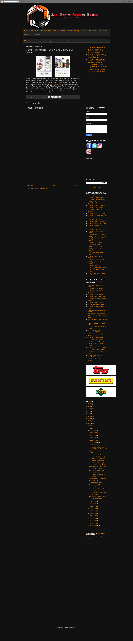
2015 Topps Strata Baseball (95, 197)
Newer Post (29, 185)
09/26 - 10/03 (93, 516)
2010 (89, 428)
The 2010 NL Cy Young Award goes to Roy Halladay (97, 481)
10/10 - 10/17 (93, 511)
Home (26, 31)
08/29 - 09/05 (93, 525)
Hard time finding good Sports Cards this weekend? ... (97, 497)
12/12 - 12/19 (93, 435)
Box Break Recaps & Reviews (41, 31)
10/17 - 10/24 (93, 508)
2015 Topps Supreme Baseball (96, 199)
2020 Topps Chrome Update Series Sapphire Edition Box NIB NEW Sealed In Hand (97, 56)
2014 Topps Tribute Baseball (96, 260)
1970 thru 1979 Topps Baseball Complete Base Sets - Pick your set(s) (97, 71)
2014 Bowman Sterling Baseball (97, 223)
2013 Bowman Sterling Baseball (97, 267)
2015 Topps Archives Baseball (96, 207)
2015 (89, 416)
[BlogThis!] (54, 97)
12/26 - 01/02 (93, 430)
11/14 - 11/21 (93, 445)
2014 (89, 418)
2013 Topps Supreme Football (96, 302)
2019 (89, 406)
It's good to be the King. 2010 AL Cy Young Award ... (97, 467)
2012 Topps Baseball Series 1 (96, 337)
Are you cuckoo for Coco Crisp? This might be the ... (97, 455)
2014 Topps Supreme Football (96, 219)
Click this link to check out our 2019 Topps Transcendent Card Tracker (47, 41)
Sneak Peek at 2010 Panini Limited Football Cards (97, 459)
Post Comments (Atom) (40, 188)
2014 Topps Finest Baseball (95, 242)
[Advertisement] (53, 169)
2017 (89, 411)
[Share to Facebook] (58, 97)
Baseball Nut (101, 533)
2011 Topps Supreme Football (96, 349)
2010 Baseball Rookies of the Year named (97, 493)
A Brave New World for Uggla (97, 478)
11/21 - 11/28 (93, 442)
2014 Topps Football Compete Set (97, 237)
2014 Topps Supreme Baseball (96, 229)
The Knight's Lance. (55, 84)
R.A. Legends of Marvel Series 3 (97, 314)
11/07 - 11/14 (93, 501)
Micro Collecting (73, 31)
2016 (89, 413)
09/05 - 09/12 (93, 523)
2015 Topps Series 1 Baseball (96, 221)
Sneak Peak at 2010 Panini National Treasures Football (98, 447)
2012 (89, 423)
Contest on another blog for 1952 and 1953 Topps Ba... (97, 463)
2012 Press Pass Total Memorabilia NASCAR (94, 331)
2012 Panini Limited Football (96, 304)
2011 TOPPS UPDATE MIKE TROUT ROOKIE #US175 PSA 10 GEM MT (97, 66)
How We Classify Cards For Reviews (94, 31)
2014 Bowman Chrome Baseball (97, 247)
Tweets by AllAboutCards (93, 187)
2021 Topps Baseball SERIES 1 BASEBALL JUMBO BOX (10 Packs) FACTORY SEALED (97, 61)
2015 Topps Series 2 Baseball (96, 205)
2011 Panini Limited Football (96, 342)
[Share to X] (56, 97)
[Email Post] (48, 97)
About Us (27, 34)
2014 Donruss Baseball (94, 244)
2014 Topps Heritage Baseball (96, 296)
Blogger (74, 627)
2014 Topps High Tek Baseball (96, 235)
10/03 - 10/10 (93, 513)
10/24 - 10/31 (93, 506)
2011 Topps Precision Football (96, 339)
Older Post (76, 185)
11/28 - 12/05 (93, 440)
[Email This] (52, 97)
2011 (89, 426)
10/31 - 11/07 (93, 503)
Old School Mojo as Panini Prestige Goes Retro (96, 471)
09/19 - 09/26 (93, 518)
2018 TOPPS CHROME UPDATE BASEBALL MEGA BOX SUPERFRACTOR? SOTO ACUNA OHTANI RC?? (97, 50)
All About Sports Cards (30, 6)
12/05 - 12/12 (93, 437)
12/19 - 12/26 (93, 433)
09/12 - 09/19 (93, 520)
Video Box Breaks (59, 31)
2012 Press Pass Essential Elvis (97, 347)
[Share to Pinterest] (60, 97)
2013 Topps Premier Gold (95, 265)
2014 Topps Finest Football (95, 288)
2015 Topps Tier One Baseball (96, 213)
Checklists (36, 34)
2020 (89, 404)
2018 (89, 409)
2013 (89, 421)
